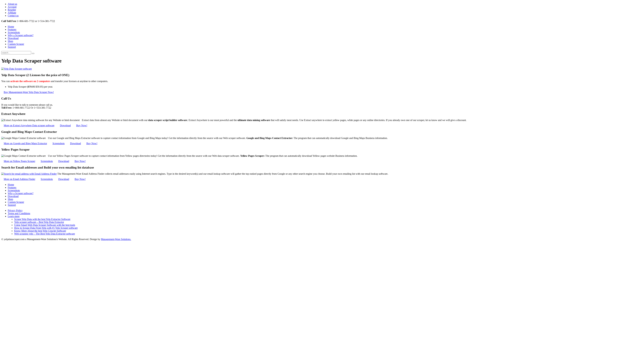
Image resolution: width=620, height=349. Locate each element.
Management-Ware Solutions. (116, 239)
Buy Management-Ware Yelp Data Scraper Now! (29, 92)
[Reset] (33, 53)
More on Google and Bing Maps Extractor (25, 143)
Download (65, 125)
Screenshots (58, 143)
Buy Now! (81, 125)
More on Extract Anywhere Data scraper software (29, 125)
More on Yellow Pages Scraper (19, 161)
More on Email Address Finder (19, 179)
